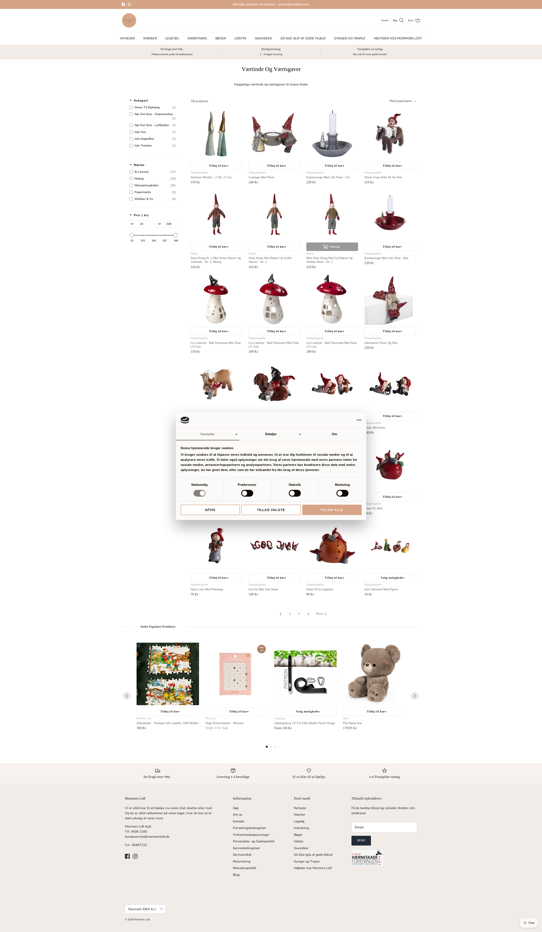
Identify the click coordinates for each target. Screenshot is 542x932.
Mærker (150, 38)
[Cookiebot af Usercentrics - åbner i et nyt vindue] (343, 420)
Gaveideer (263, 38)
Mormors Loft (142, 919)
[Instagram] (129, 4)
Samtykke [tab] (207, 434)
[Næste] (415, 696)
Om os (237, 814)
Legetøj (172, 38)
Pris (141, 215)
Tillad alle (331, 510)
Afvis (210, 510)
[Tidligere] (127, 696)
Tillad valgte (271, 510)
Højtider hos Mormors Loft (398, 38)
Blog (236, 875)
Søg (235, 808)
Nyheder (127, 38)
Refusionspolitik (244, 868)
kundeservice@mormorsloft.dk (147, 836)
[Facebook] (123, 4)
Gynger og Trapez (349, 38)
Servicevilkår (242, 855)
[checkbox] (153, 107)
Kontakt (238, 821)
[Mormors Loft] (129, 20)
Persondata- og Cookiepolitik (254, 841)
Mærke (139, 165)
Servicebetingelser (246, 848)
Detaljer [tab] (271, 434)
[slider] (132, 235)
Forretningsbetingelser (249, 828)
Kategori (141, 101)
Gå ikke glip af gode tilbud (303, 38)
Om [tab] (334, 434)
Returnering (241, 861)
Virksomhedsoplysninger (251, 835)
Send (361, 840)
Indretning (197, 38)
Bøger (220, 38)
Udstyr (240, 38)
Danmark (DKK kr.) (142, 909)
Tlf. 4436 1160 (136, 831)
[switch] (247, 493)
